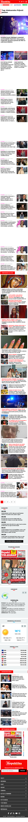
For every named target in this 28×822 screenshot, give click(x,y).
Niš (3, 626)
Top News (4, 803)
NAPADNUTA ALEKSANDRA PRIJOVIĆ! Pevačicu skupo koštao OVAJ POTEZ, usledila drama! (8, 153)
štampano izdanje (14, 547)
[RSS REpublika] (16, 813)
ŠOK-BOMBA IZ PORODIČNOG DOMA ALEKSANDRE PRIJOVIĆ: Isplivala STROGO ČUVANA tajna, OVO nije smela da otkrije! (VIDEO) (8, 162)
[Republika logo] (6, 1)
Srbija (13, 718)
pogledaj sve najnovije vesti (14, 541)
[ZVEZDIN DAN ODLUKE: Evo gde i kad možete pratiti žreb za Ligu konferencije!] (6, 695)
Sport (3, 787)
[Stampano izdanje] (14, 567)
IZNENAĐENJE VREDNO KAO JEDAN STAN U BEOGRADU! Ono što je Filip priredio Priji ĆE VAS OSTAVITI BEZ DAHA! (8, 494)
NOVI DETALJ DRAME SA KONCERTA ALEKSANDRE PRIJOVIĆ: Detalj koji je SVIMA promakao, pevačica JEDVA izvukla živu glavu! (7, 66)
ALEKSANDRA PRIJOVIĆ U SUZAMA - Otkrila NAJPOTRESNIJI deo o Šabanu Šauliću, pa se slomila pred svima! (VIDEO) (8, 198)
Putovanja (4, 800)
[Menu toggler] (26, 2)
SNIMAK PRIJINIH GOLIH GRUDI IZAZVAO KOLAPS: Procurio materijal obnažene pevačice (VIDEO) (8, 93)
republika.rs (12, 816)
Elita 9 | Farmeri (6, 793)
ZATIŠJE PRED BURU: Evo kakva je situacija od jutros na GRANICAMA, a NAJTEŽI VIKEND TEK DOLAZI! (19, 722)
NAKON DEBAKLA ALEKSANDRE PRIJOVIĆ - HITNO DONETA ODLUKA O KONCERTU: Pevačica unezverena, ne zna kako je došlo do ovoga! (8, 206)
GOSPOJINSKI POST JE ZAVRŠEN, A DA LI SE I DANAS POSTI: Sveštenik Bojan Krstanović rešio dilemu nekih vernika (13, 531)
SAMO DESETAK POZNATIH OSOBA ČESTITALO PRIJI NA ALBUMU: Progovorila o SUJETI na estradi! (20, 64)
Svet (13, 710)
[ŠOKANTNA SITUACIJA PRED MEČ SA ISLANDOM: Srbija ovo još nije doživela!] (6, 686)
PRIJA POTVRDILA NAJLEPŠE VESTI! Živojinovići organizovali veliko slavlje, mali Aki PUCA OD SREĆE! (8, 170)
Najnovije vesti (6, 671)
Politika (14, 675)
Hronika (3, 781)
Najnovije (4, 508)
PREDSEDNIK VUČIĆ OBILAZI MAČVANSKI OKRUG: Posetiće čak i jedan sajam (12, 514)
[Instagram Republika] (19, 813)
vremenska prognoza (14, 621)
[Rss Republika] (14, 813)
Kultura (2, 263)
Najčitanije (23, 508)
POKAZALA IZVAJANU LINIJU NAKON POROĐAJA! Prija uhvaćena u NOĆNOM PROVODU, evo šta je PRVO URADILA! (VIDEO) (8, 486)
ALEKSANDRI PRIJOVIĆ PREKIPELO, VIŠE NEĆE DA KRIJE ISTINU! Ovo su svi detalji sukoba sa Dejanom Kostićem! (8, 118)
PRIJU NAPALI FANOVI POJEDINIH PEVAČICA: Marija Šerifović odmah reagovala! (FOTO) (7, 101)
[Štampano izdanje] (13, 743)
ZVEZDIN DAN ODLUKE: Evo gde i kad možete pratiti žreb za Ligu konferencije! (13, 525)
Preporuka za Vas (7, 272)
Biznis (3, 796)
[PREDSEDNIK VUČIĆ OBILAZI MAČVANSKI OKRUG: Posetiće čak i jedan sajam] (6, 678)
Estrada (3, 35)
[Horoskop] (23, 1)
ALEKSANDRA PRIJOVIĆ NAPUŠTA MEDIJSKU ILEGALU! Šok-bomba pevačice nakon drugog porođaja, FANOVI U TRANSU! (7, 258)
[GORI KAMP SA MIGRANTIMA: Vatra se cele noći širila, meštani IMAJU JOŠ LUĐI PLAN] (6, 713)
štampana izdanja (9, 729)
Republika (4, 809)
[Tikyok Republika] (11, 813)
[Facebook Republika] (9, 813)
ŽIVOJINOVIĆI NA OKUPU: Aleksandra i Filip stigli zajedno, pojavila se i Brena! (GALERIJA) (8, 215)
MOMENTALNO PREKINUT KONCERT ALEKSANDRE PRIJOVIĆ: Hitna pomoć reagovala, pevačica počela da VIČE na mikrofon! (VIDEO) (13, 40)
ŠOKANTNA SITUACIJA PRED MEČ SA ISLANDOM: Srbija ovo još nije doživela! (11, 519)
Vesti (11, 4)
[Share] (1, 17)
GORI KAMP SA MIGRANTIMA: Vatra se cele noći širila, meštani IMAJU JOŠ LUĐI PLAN (12, 537)
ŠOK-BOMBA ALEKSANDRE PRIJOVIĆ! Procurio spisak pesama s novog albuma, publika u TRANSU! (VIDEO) (8, 110)
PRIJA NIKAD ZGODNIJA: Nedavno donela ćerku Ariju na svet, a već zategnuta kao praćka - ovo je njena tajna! (8, 250)
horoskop (14, 589)
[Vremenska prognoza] (21, 1)
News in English (6, 806)
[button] (23, 593)
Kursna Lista (14, 646)
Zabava (3, 790)
